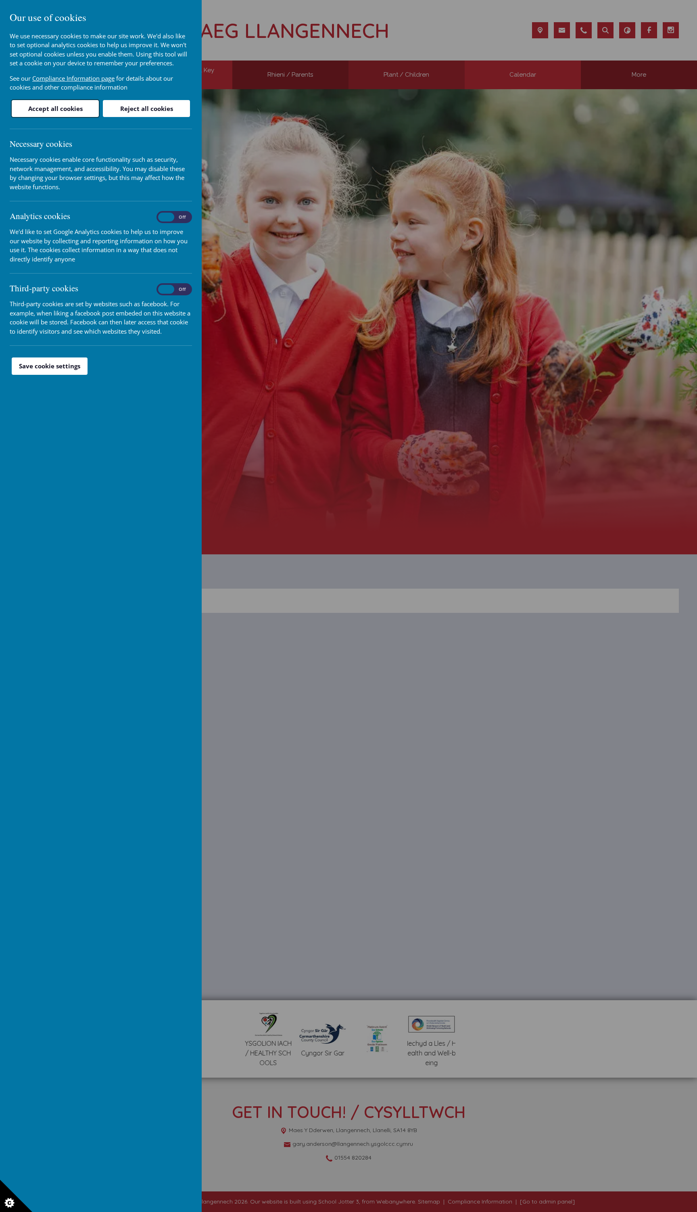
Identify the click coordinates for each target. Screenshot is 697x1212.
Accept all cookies (55, 108)
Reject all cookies (146, 108)
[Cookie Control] (16, 1196)
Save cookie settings (49, 366)
